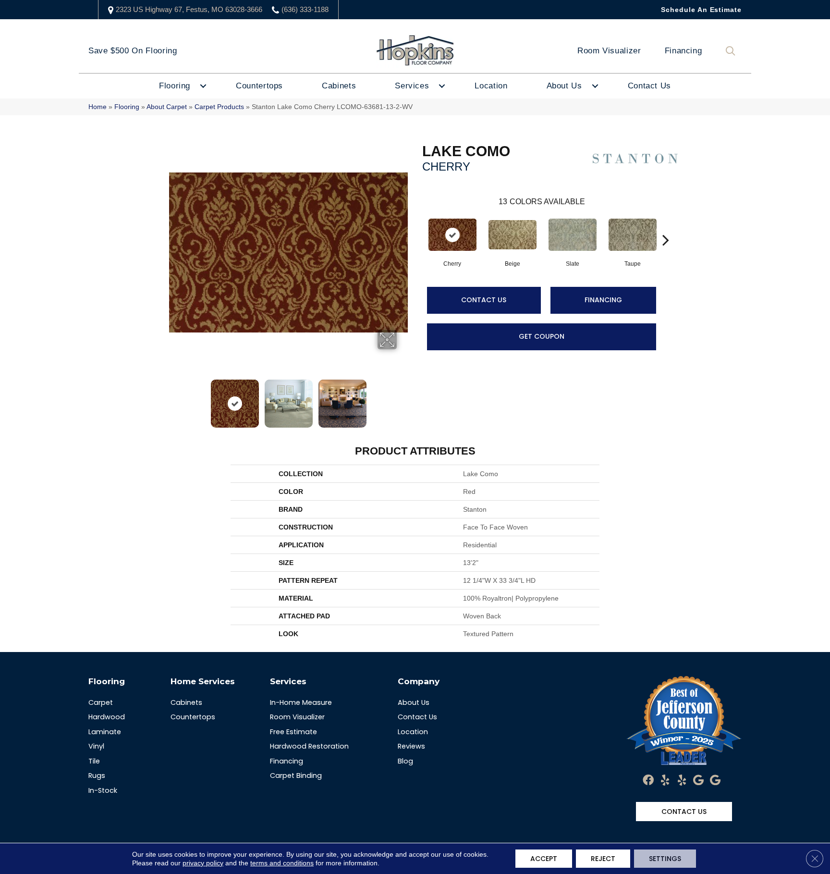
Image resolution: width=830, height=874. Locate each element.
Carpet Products (219, 107)
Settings (665, 858)
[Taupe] (632, 234)
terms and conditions (282, 863)
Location (491, 85)
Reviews (411, 746)
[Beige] (512, 235)
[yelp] (665, 781)
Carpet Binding (296, 775)
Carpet (100, 702)
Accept (543, 858)
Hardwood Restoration (309, 746)
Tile (94, 761)
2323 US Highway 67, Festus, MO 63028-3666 (189, 9)
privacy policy (203, 863)
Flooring (174, 85)
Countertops (259, 85)
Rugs (96, 775)
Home (97, 107)
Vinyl (96, 746)
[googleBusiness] (698, 781)
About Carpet (166, 107)
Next (403, 399)
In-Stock (102, 790)
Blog (405, 761)
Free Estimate (293, 732)
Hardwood (106, 717)
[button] (732, 51)
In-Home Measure (301, 702)
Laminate (104, 732)
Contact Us (649, 85)
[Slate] (572, 234)
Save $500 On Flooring (132, 50)
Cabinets (339, 85)
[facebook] (648, 781)
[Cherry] (452, 234)
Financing (683, 50)
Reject (603, 858)
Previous (174, 399)
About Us (564, 85)
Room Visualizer (609, 50)
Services (412, 85)
